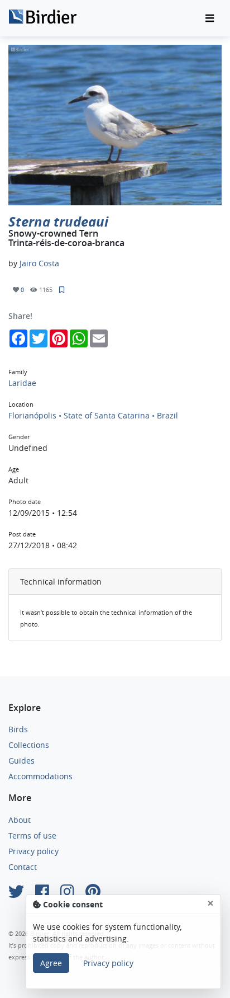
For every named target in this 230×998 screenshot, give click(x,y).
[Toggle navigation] (209, 18)
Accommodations (40, 776)
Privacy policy (33, 851)
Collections (28, 745)
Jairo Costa (39, 263)
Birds (18, 729)
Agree (51, 963)
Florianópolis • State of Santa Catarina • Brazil (93, 415)
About (19, 820)
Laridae (22, 383)
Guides (21, 760)
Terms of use (32, 835)
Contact (22, 867)
